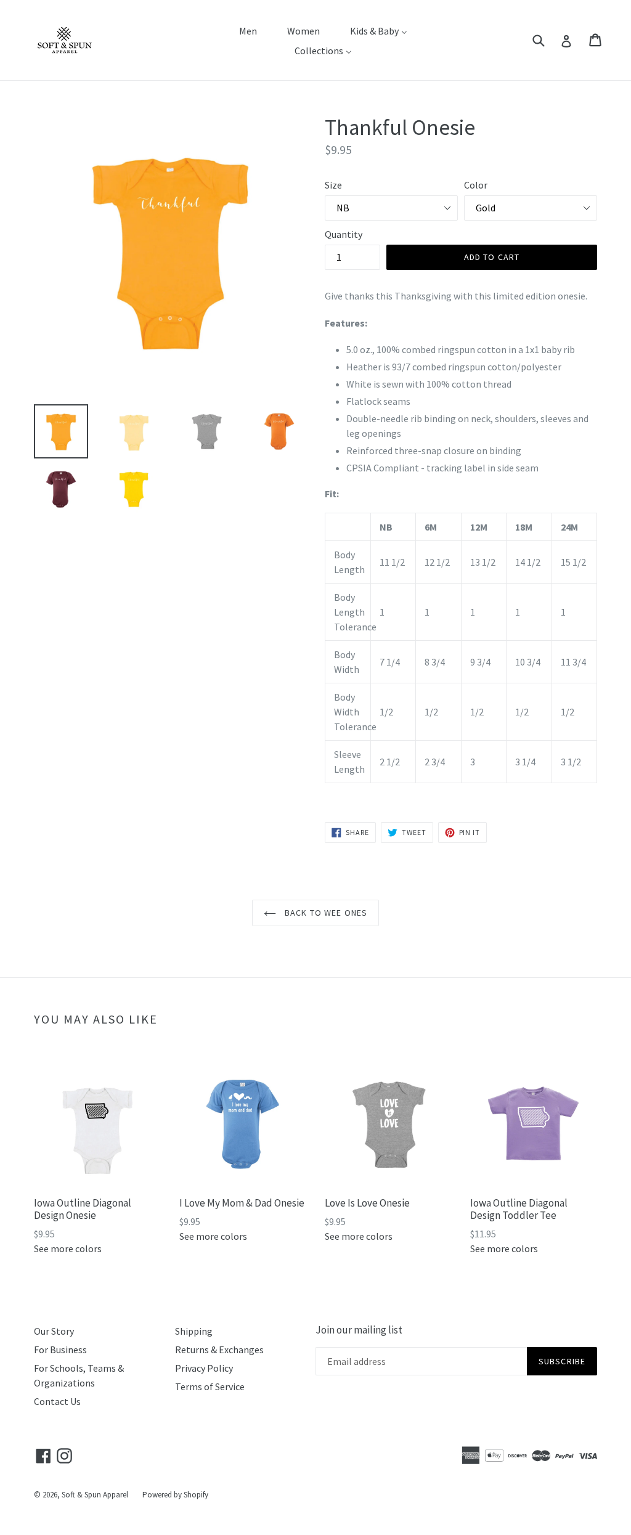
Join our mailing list (359, 1330)
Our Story (54, 1331)
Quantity (343, 234)
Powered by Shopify (175, 1494)
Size (333, 185)
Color (475, 185)
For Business (60, 1349)
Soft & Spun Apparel (95, 1494)
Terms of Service (210, 1386)
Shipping (194, 1331)
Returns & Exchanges (219, 1349)
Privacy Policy (204, 1368)
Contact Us (57, 1401)
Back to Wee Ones (324, 912)
